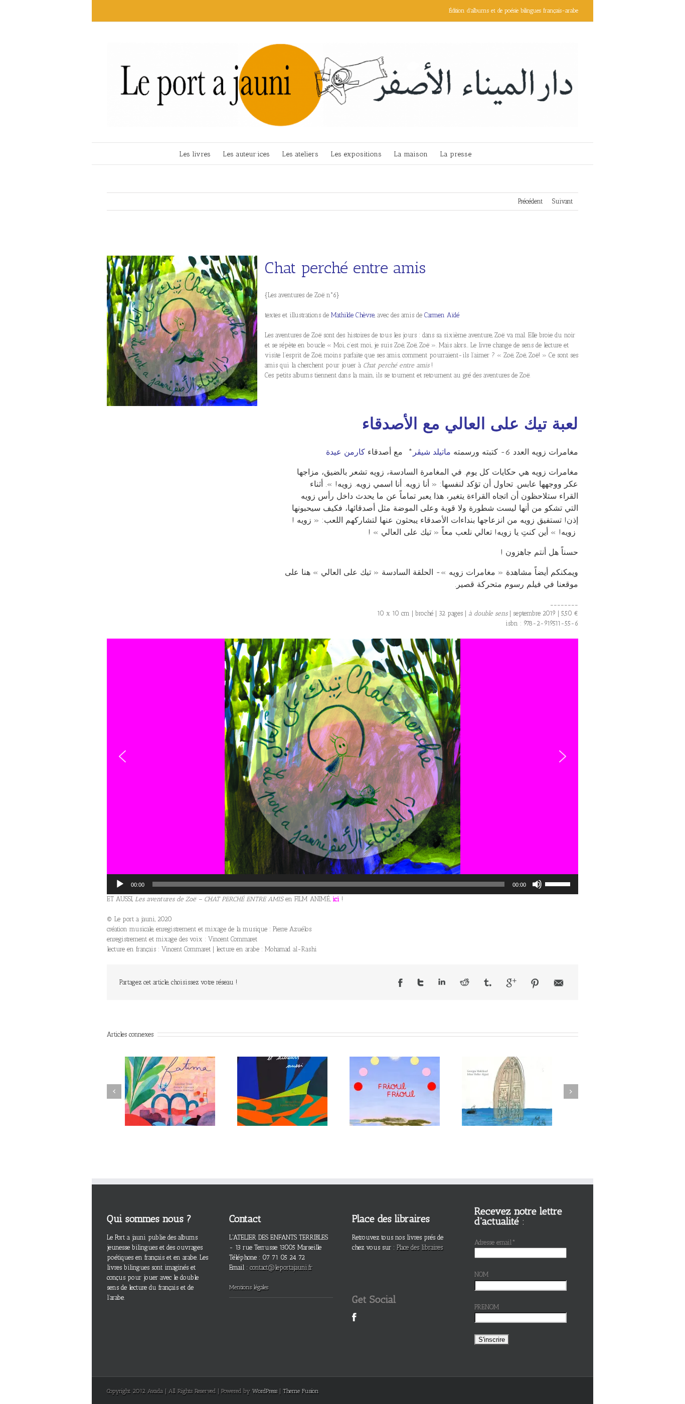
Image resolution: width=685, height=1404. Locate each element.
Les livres (195, 154)
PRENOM (486, 1307)
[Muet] (537, 884)
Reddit (464, 982)
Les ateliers (300, 154)
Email (559, 982)
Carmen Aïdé (441, 315)
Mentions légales (248, 1287)
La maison (411, 154)
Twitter (420, 982)
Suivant (562, 201)
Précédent (530, 201)
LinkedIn (441, 981)
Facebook (400, 982)
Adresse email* (495, 1242)
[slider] (559, 883)
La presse (455, 154)
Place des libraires (420, 1247)
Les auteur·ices (246, 154)
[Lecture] (120, 884)
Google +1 (511, 982)
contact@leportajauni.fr (281, 1267)
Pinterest (535, 983)
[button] (122, 756)
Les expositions (356, 154)
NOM (481, 1274)
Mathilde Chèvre (353, 315)
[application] (342, 884)
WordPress (264, 1390)
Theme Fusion (301, 1390)
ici (335, 899)
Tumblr (487, 982)
